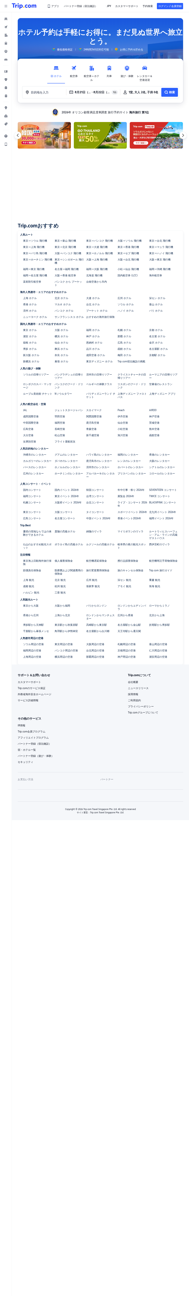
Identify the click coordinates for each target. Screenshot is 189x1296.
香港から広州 (31, 615)
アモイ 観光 (124, 586)
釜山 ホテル (156, 304)
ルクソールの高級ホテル (100, 544)
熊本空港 (154, 429)
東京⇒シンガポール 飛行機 (69, 261)
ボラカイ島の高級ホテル (69, 544)
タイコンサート (95, 512)
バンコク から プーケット (68, 283)
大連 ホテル (93, 298)
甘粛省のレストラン (160, 384)
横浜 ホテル (61, 336)
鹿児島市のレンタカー (99, 460)
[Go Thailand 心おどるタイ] (100, 135)
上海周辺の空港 (32, 656)
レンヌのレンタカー (129, 460)
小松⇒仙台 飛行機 (128, 269)
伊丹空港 (123, 416)
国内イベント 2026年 (67, 489)
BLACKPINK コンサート (162, 502)
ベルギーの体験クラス (99, 384)
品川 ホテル (93, 348)
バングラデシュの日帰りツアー (69, 376)
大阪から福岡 (62, 605)
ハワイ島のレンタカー (99, 454)
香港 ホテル (30, 304)
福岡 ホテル (93, 330)
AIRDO (153, 410)
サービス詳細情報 (28, 700)
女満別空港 (29, 441)
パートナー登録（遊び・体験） (36, 755)
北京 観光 (60, 580)
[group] (62, 49)
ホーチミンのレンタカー (69, 473)
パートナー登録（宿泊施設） (34, 743)
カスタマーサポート (29, 682)
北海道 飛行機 (94, 275)
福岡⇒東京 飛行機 (33, 269)
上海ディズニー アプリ (162, 393)
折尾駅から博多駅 (159, 624)
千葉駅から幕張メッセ (36, 631)
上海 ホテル (30, 298)
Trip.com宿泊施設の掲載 (131, 361)
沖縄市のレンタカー (34, 454)
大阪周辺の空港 (95, 644)
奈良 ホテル (61, 355)
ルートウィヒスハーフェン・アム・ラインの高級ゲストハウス (163, 535)
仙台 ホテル (61, 342)
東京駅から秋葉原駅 (66, 624)
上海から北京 (62, 615)
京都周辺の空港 (127, 650)
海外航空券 (155, 275)
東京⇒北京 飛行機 (65, 247)
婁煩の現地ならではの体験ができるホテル (37, 533)
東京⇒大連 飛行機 (97, 247)
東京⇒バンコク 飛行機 (99, 240)
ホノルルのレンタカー (67, 467)
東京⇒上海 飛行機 (33, 247)
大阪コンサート (64, 512)
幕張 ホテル (61, 361)
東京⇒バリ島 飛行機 (35, 253)
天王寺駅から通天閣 (129, 631)
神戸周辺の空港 (127, 656)
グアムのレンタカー (66, 454)
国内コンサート (32, 489)
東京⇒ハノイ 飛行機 (161, 253)
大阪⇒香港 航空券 (65, 275)
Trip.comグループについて (143, 712)
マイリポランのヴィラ (130, 531)
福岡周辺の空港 (32, 650)
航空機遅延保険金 (96, 560)
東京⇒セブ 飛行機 (128, 253)
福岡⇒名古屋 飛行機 (35, 275)
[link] (53, 6)
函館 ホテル (124, 348)
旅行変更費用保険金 (97, 570)
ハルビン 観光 (31, 592)
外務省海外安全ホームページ (34, 694)
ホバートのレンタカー (130, 467)
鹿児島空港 (92, 422)
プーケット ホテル (97, 310)
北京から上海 (157, 615)
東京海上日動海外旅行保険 (37, 562)
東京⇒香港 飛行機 (128, 247)
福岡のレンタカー (128, 454)
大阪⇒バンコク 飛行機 (68, 253)
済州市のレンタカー (97, 467)
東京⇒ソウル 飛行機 (35, 240)
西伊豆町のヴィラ (159, 544)
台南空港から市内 (96, 281)
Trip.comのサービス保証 (31, 688)
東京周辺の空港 (64, 644)
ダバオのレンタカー (66, 460)
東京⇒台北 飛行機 (160, 240)
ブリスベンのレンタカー (132, 473)
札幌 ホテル (124, 330)
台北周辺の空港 (95, 650)
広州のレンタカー (33, 473)
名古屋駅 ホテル (158, 348)
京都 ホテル (156, 330)
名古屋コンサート (65, 518)
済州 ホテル (30, 310)
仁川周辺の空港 (158, 650)
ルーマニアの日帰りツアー (163, 376)
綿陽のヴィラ (94, 531)
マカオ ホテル (63, 304)
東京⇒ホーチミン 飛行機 (37, 259)
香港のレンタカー (159, 454)
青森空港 (91, 429)
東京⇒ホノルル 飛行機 (99, 253)
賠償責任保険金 (32, 570)
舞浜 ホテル (61, 348)
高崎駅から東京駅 (96, 624)
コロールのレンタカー (162, 473)
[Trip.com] (24, 6)
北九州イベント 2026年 (162, 512)
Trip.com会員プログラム (31, 731)
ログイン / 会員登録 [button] (170, 6)
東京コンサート (32, 512)
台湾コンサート (95, 496)
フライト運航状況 (65, 441)
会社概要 (133, 682)
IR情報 (21, 725)
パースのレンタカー (34, 467)
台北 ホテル (93, 304)
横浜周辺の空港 (64, 656)
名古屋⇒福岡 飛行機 (67, 269)
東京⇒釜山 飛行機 (65, 240)
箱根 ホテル (30, 342)
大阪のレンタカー (159, 460)
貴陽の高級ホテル (65, 531)
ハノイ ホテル (126, 310)
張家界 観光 (93, 586)
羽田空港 (60, 416)
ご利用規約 (134, 700)
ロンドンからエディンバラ (132, 607)
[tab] (56, 72)
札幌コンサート (32, 502)
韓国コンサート (95, 489)
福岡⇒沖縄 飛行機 (160, 269)
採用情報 (133, 694)
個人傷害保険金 (64, 560)
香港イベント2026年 (129, 518)
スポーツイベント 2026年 (132, 512)
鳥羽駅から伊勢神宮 (66, 631)
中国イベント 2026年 (98, 518)
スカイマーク (94, 410)
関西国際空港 (94, 416)
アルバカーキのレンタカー (100, 475)
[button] (6, 6)
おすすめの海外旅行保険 (100, 316)
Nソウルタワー (63, 393)
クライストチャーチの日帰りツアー (132, 376)
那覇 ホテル (124, 336)
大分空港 (28, 435)
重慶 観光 (154, 580)
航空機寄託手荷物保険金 (163, 560)
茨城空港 (154, 422)
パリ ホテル (156, 310)
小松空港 (123, 429)
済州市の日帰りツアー (99, 374)
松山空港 (60, 435)
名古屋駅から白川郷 (97, 631)
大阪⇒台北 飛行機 (128, 259)
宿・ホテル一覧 (27, 749)
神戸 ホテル (93, 336)
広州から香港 (125, 615)
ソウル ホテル (126, 304)
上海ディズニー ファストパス (132, 395)
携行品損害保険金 (128, 560)
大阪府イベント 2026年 (68, 502)
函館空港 (154, 435)
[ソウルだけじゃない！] (156, 135)
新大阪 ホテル (31, 355)
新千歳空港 (92, 435)
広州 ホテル (124, 298)
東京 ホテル (30, 330)
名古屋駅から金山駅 (129, 624)
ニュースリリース (138, 688)
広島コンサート (32, 518)
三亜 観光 (60, 592)
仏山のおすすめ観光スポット (37, 546)
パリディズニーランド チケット (100, 395)
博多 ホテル (30, 348)
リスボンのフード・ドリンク (132, 386)
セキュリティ (25, 762)
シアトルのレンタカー (162, 467)
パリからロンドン (96, 605)
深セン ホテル (157, 298)
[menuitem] (6, 19)
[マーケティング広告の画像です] (44, 135)
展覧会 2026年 (126, 496)
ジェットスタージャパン (69, 410)
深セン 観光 (124, 580)
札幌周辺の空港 (127, 644)
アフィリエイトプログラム (33, 737)
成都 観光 (28, 586)
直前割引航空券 (32, 281)
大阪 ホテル (61, 330)
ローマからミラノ (159, 605)
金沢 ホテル (156, 342)
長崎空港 (60, 429)
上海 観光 (28, 580)
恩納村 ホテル (94, 342)
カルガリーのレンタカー (37, 460)
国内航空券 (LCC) (128, 275)
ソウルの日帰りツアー (36, 374)
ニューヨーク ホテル (35, 316)
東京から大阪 (31, 605)
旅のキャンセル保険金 (130, 570)
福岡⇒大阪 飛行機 (97, 269)
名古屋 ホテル (157, 336)
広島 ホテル (124, 342)
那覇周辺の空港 (95, 656)
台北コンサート (95, 502)
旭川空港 (123, 435)
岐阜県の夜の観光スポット (132, 546)
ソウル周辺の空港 (33, 644)
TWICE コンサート (159, 496)
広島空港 (28, 429)
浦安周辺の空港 (158, 656)
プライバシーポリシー (141, 706)
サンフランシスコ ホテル (69, 316)
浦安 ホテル (30, 336)
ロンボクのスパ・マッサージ (37, 386)
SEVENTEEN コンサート (163, 489)
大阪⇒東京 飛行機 (160, 259)
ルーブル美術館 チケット (37, 393)
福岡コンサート (32, 496)
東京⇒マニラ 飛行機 (161, 247)
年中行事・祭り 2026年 (131, 489)
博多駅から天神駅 (33, 624)
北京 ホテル (61, 298)
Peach (121, 410)
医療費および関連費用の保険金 (69, 572)
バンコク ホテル (64, 310)
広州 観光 (91, 580)
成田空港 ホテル (95, 355)
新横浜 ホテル (31, 361)
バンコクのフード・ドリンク (69, 386)
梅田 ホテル (124, 355)
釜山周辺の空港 (158, 644)
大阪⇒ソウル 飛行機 (130, 240)
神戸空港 (154, 416)
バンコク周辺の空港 (66, 650)
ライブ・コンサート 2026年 (132, 504)
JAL (25, 410)
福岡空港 (60, 422)
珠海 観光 (154, 586)
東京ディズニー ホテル (99, 361)
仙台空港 (123, 422)
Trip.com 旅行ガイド (160, 570)
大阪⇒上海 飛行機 (97, 259)
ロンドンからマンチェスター (100, 617)
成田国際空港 (31, 416)
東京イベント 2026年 (67, 496)
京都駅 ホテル (157, 355)
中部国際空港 (31, 422)
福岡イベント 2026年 (161, 518)
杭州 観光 (60, 586)
